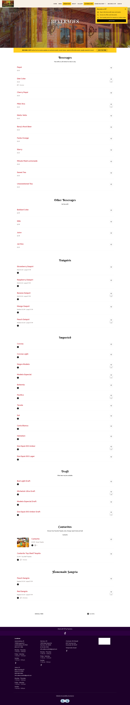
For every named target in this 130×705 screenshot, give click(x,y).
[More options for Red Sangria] (111, 592)
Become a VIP (112, 3)
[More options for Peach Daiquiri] (111, 320)
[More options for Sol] (111, 416)
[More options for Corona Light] (111, 354)
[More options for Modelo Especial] (111, 375)
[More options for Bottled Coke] (111, 210)
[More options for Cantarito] (111, 539)
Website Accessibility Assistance (65, 696)
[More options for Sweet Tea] (111, 173)
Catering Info (88, 3)
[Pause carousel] (129, 46)
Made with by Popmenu (36, 629)
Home (55, 3)
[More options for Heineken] (111, 436)
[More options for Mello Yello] (111, 116)
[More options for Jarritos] (111, 244)
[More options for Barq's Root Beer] (111, 127)
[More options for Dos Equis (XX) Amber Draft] (111, 512)
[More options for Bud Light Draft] (111, 481)
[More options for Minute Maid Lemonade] (111, 161)
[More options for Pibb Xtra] (111, 104)
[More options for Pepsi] (111, 68)
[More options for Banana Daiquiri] (111, 293)
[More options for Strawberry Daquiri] (111, 267)
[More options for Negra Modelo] (111, 365)
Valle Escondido (104, 641)
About (74, 3)
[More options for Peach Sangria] (111, 579)
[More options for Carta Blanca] (111, 426)
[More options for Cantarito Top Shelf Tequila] (111, 554)
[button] (100, 3)
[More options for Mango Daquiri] (111, 307)
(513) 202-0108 (44, 647)
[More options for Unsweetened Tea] (111, 184)
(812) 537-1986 (19, 647)
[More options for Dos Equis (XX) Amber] (111, 446)
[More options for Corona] (111, 344)
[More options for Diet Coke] (111, 79)
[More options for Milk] (111, 222)
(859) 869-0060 (19, 673)
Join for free (102, 50)
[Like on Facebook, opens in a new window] (65, 634)
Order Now (66, 3)
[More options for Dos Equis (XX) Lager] (111, 457)
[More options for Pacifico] (111, 395)
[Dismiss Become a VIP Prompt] (125, 9)
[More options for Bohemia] (111, 385)
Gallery (80, 3)
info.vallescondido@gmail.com (48, 649)
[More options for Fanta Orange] (111, 138)
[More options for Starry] (111, 150)
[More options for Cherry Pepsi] (111, 93)
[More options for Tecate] (111, 406)
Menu (60, 3)
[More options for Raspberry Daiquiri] (111, 280)
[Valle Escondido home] (8, 3)
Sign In (120, 3)
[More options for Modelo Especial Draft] (111, 502)
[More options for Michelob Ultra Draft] (111, 492)
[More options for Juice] (111, 233)
